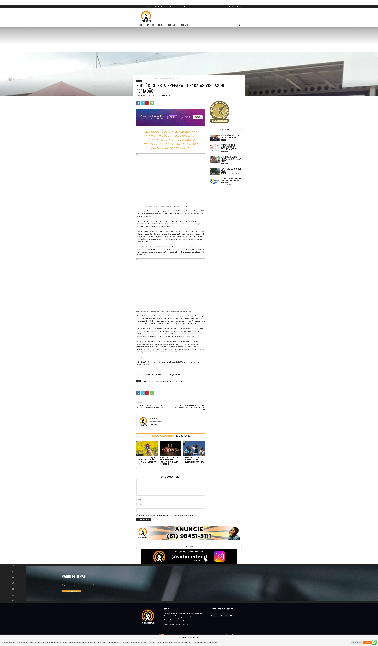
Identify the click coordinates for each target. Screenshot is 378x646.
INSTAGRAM (189, 546)
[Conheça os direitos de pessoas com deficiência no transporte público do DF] (147, 448)
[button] (239, 25)
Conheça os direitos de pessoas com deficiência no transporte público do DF (146, 460)
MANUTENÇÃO (164, 381)
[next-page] (141, 468)
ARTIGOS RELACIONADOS (162, 436)
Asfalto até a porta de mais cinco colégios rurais (230, 136)
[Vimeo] (238, 7)
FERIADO (151, 381)
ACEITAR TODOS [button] (369, 642)
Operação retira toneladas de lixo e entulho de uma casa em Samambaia (151, 406)
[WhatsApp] (152, 103)
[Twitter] (235, 7)
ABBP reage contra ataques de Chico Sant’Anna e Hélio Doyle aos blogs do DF (190, 407)
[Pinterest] (147, 103)
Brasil (223, 173)
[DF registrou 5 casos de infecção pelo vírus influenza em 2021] (215, 159)
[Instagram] (232, 7)
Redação (142, 95)
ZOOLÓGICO (178, 381)
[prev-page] (137, 468)
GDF (157, 381)
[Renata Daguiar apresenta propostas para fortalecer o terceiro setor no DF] (170, 448)
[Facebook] (229, 7)
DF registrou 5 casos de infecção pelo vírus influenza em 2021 (231, 159)
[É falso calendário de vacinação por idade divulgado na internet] (215, 147)
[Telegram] (13, 589)
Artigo (224, 140)
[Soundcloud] (13, 578)
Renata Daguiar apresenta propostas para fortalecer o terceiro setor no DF (170, 460)
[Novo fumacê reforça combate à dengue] (215, 171)
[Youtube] (240, 7)
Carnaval (144, 381)
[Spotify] (13, 583)
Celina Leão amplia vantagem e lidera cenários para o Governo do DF (193, 460)
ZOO (171, 381)
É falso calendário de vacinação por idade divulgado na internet (228, 147)
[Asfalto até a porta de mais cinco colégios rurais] (215, 138)
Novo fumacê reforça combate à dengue (231, 170)
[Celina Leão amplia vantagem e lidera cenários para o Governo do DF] (194, 448)
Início (137, 78)
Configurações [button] (356, 642)
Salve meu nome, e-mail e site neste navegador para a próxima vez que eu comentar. (166, 515)
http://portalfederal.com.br (157, 421)
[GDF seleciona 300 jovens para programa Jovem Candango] (215, 180)
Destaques (144, 78)
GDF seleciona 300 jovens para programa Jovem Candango (231, 179)
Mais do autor (183, 436)
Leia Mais (215, 643)
